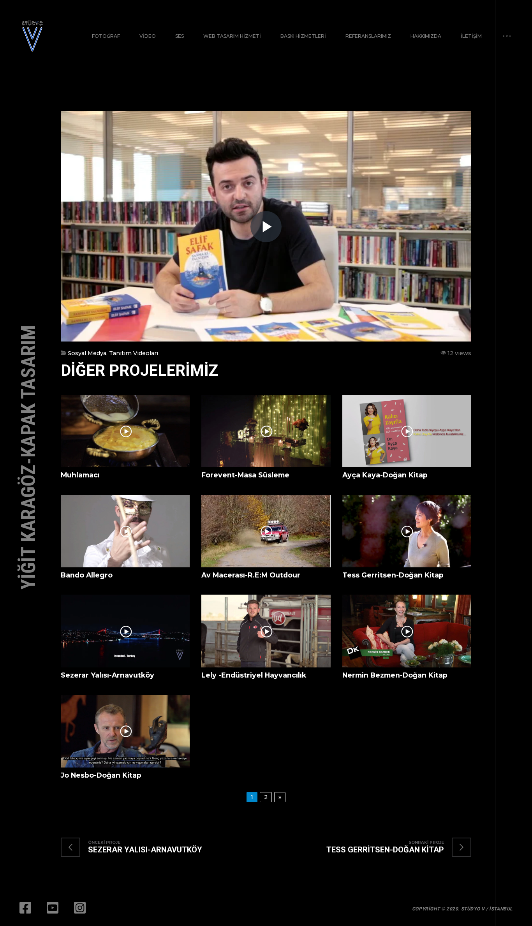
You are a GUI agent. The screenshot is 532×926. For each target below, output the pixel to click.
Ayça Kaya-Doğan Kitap (385, 475)
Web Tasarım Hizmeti (232, 36)
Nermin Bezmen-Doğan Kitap (394, 675)
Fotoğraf (106, 36)
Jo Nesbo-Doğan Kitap (101, 775)
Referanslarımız (368, 36)
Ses (179, 36)
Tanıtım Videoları (133, 353)
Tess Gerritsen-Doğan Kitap (393, 575)
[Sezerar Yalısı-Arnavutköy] (139, 847)
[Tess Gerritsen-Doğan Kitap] (391, 847)
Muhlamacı (80, 475)
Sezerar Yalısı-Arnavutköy (107, 675)
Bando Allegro (87, 575)
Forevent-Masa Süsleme (245, 475)
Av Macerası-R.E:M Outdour (250, 575)
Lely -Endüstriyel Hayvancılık (253, 675)
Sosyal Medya (87, 353)
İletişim (471, 36)
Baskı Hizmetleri (303, 36)
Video (147, 36)
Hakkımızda (425, 36)
